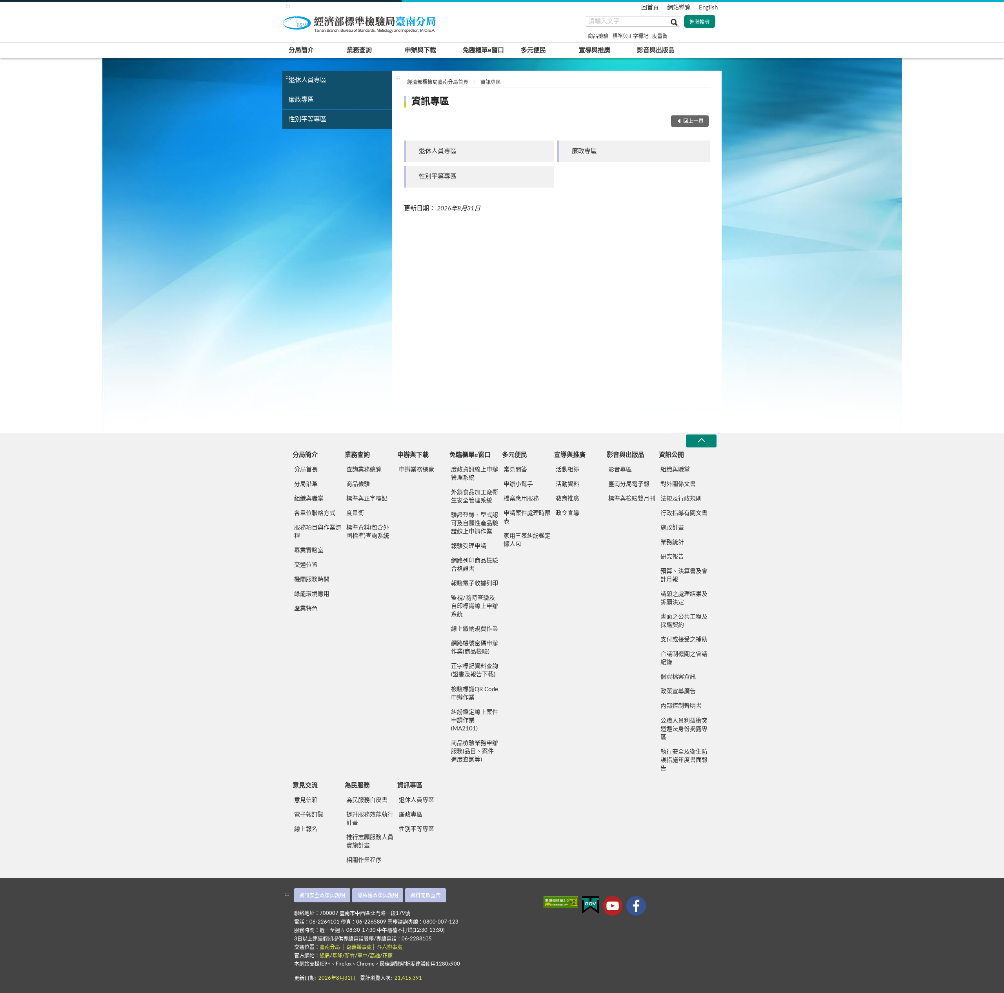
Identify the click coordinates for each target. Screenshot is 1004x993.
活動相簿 (567, 470)
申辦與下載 (420, 50)
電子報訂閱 (309, 815)
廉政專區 (301, 100)
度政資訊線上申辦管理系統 (474, 474)
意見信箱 (306, 800)
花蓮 (387, 955)
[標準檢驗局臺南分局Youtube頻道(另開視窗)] (612, 906)
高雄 (375, 955)
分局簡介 (301, 50)
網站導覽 (679, 8)
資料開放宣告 (425, 895)
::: (288, 6)
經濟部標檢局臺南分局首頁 (437, 82)
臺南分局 (330, 947)
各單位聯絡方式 (314, 513)
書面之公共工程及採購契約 (684, 621)
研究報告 (672, 557)
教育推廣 (567, 499)
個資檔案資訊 (678, 677)
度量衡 (660, 36)
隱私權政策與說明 (377, 895)
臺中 (362, 955)
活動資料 (567, 484)
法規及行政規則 (681, 499)
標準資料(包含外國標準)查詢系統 (367, 532)
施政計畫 (672, 528)
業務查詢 (359, 50)
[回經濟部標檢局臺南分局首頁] (360, 23)
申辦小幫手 (518, 484)
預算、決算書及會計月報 (684, 575)
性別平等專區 (307, 119)
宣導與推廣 (594, 50)
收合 (701, 440)
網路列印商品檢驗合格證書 (474, 565)
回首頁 (650, 8)
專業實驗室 (309, 550)
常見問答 (515, 470)
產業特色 (306, 608)
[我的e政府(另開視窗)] (590, 905)
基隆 (337, 955)
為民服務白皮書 (366, 800)
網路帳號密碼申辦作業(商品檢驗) (474, 648)
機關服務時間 (311, 579)
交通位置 (306, 565)
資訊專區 (490, 82)
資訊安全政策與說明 (322, 895)
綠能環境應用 (311, 594)
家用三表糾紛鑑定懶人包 (527, 540)
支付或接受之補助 (684, 640)
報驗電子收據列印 (474, 583)
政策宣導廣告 (678, 691)
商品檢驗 (598, 36)
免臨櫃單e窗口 (483, 50)
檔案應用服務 (521, 499)
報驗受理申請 (468, 546)
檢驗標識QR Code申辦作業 (474, 693)
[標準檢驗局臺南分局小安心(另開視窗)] (636, 906)
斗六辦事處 (389, 947)
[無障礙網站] (561, 902)
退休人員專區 (307, 80)
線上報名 (306, 829)
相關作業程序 (364, 860)
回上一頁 (693, 121)
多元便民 (533, 50)
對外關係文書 (678, 484)
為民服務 (357, 785)
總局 (325, 955)
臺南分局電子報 (628, 484)
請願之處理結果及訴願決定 (684, 598)
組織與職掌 (309, 499)
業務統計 (672, 542)
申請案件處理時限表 (527, 517)
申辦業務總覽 (416, 470)
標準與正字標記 (630, 36)
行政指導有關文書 (684, 513)
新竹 (350, 955)
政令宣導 (567, 513)
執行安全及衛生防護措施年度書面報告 (684, 760)
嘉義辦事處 (359, 947)
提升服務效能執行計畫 (369, 819)
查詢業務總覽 (364, 470)
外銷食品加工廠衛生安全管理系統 (474, 496)
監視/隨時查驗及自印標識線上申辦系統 (474, 606)
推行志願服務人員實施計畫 (369, 841)
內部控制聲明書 (681, 706)
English (708, 8)
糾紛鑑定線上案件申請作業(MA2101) (474, 720)
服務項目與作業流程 (317, 532)
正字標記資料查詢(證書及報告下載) (474, 670)
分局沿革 (306, 484)
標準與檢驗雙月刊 (631, 499)
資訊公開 (671, 455)
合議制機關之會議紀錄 (684, 658)
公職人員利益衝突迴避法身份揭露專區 (684, 729)
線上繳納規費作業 (474, 629)
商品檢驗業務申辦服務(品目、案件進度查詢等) (474, 751)
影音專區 (620, 470)
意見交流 (305, 785)
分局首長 (306, 470)
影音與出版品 (656, 50)
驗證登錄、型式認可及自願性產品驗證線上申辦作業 (474, 523)
